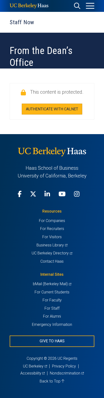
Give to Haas (52, 341)
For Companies (52, 220)
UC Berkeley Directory (52, 253)
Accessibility (32, 373)
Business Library (52, 245)
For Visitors (52, 237)
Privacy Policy (64, 366)
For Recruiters (52, 228)
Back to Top (50, 381)
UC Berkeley (35, 366)
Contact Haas (52, 261)
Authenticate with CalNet (52, 109)
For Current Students (52, 292)
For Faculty (52, 300)
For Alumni (52, 316)
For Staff (52, 308)
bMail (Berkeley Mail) (52, 284)
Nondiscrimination (67, 373)
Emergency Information (52, 324)
